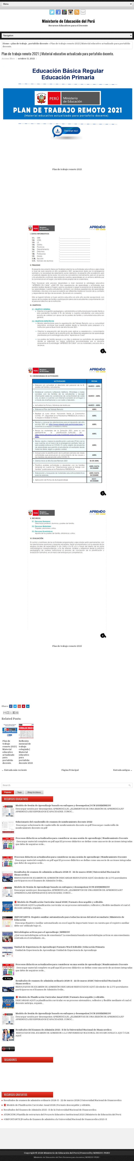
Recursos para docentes (73, 1157)
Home (6, 43)
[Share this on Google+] (19, 706)
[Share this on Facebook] (10, 706)
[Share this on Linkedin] (27, 706)
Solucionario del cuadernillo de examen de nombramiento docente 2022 (54, 822)
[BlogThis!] (7, 712)
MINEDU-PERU (101, 1153)
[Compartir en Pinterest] (17, 712)
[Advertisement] (67, 196)
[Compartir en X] (11, 712)
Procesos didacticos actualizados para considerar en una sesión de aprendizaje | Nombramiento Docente (72, 838)
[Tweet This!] (15, 706)
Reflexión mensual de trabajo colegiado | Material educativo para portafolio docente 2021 (26, 752)
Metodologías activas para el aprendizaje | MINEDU (42, 932)
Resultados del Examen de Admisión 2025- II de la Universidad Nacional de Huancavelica (63, 1030)
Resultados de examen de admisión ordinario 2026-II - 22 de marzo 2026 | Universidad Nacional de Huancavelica (62, 1100)
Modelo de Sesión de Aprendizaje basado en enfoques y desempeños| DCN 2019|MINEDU (63, 805)
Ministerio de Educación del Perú (68, 21)
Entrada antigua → (122, 770)
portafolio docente (38, 43)
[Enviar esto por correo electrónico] (4, 712)
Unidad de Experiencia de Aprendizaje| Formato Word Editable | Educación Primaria (59, 947)
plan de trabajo (19, 43)
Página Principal (70, 770)
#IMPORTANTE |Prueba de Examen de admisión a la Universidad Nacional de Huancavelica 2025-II (55, 1119)
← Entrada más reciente (14, 770)
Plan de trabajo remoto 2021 (67, 169)
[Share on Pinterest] (23, 706)
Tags (19, 792)
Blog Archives (34, 792)
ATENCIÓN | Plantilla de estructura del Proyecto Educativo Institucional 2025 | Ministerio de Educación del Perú (62, 1114)
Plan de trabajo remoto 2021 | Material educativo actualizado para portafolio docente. (58, 54)
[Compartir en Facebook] (14, 712)
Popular (7, 792)
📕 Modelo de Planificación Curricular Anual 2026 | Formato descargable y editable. (58, 902)
